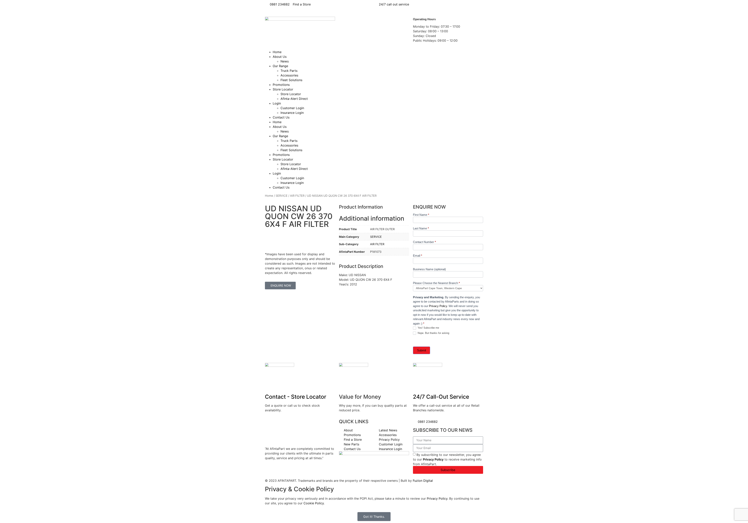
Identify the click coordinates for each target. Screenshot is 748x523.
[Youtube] (439, 7)
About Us (280, 57)
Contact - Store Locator (295, 396)
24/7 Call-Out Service (441, 396)
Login (277, 103)
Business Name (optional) (429, 269)
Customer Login (292, 108)
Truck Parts (288, 71)
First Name (421, 214)
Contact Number (424, 242)
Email (417, 255)
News (284, 61)
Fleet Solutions (291, 80)
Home (277, 52)
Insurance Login (292, 113)
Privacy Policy (438, 306)
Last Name (421, 228)
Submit (421, 350)
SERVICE (282, 195)
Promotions (281, 85)
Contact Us (281, 117)
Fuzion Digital (423, 481)
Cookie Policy (313, 503)
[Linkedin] (428, 7)
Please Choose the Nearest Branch (436, 283)
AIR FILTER (297, 195)
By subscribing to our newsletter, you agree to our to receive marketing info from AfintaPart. (447, 459)
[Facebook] (418, 7)
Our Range (280, 66)
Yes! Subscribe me (428, 327)
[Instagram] (450, 7)
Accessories (289, 75)
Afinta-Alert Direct (294, 99)
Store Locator (283, 89)
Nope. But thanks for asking (433, 333)
